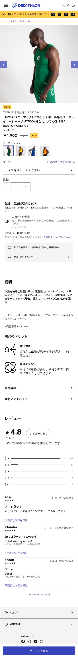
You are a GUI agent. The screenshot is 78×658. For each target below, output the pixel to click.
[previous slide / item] (3, 64)
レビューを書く (39, 433)
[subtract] (7, 186)
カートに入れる (39, 650)
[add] (26, 186)
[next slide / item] (74, 64)
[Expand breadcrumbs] (4, 21)
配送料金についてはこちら (57, 237)
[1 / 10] (39, 64)
